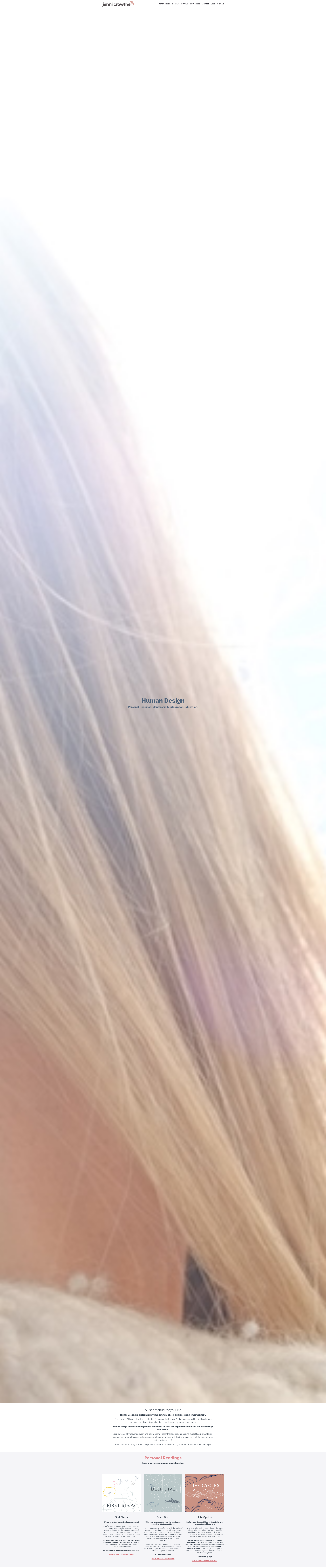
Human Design (164, 4)
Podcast (175, 4)
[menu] (190, 4)
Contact (205, 4)
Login (213, 4)
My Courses (195, 4)
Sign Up (220, 4)
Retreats (184, 4)
